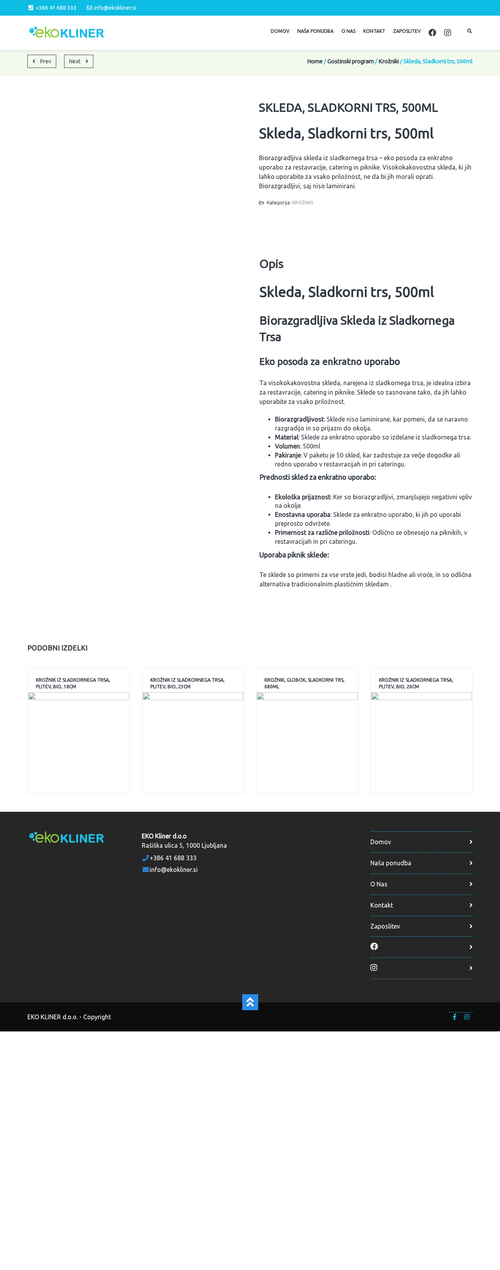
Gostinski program (350, 61)
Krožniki (389, 61)
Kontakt (381, 905)
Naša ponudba (390, 862)
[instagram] (466, 1017)
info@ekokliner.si (115, 8)
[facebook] (455, 1017)
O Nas (379, 884)
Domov (380, 841)
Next (75, 61)
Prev (45, 61)
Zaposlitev (385, 926)
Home (315, 61)
